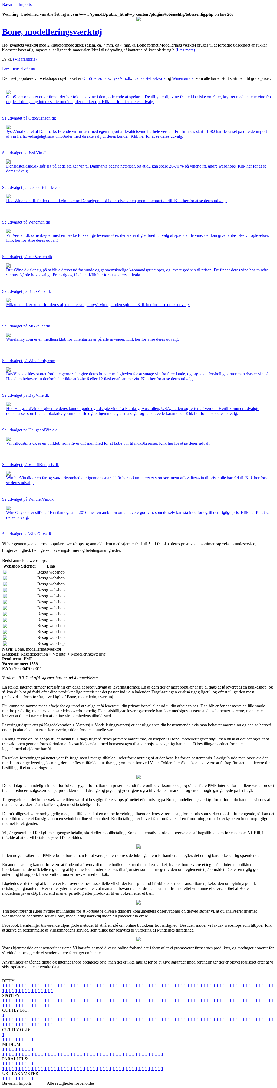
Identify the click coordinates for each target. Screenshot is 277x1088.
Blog (39, 1083)
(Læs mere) (185, 50)
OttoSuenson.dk (96, 78)
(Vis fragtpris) (25, 59)
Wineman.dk (183, 78)
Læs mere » (12, 68)
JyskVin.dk (121, 78)
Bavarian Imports (17, 4)
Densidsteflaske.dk (149, 78)
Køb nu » (30, 68)
